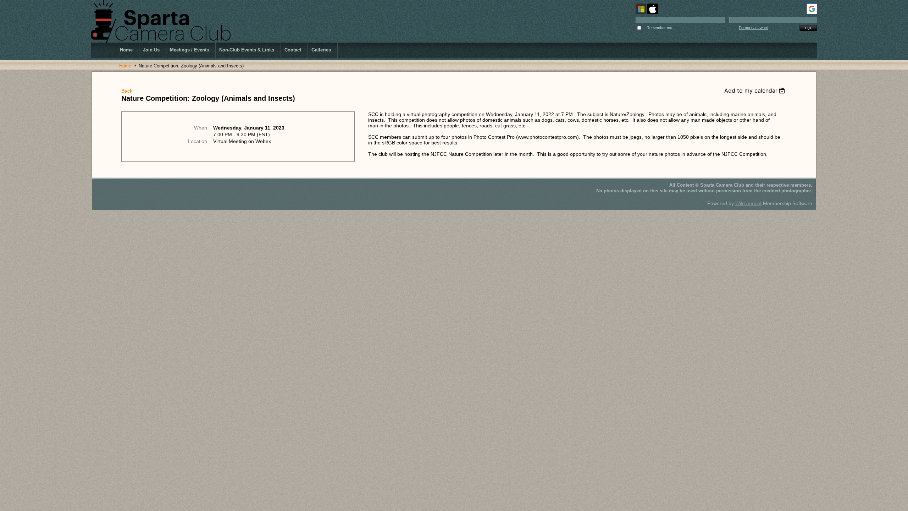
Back (126, 91)
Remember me (659, 28)
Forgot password (753, 28)
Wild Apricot (748, 203)
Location (197, 141)
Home (125, 65)
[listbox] (755, 90)
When (200, 128)
